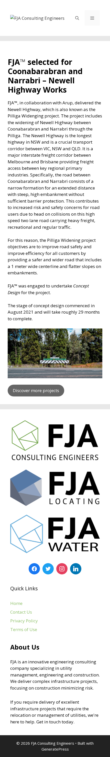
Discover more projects (36, 390)
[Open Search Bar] (76, 18)
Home (16, 603)
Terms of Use (23, 629)
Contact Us (21, 612)
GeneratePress (55, 749)
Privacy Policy (24, 621)
